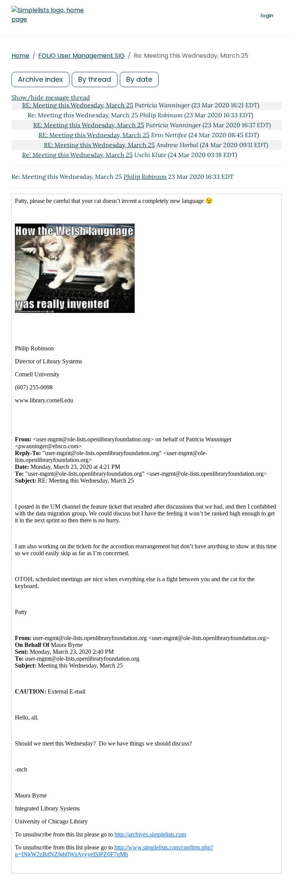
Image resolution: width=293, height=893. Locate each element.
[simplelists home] (47, 15)
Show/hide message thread (50, 97)
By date (139, 79)
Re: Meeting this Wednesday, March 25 (77, 155)
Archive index (40, 79)
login (267, 15)
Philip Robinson (145, 176)
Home (20, 55)
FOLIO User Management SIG (81, 55)
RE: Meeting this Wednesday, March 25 (77, 105)
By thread (94, 79)
